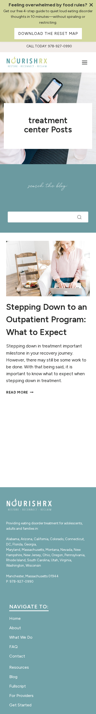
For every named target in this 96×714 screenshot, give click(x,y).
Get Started (20, 705)
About (15, 627)
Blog (13, 676)
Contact (17, 656)
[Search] (79, 217)
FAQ (13, 646)
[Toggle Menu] (84, 62)
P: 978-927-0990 (20, 581)
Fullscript (17, 686)
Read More (20, 392)
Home (15, 618)
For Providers (21, 695)
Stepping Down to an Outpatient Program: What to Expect (46, 319)
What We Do (21, 637)
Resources (19, 667)
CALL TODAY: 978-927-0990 (49, 46)
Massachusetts (33, 550)
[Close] (91, 5)
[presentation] (48, 268)
